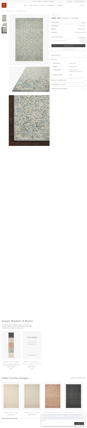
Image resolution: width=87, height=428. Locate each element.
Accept (79, 423)
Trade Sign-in (68, 45)
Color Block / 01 (32, 361)
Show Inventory (81, 37)
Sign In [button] (70, 1)
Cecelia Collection (55, 14)
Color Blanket (11, 361)
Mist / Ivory (32, 412)
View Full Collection (78, 377)
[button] (25, 5)
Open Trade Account (79, 1)
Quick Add (10, 357)
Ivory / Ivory (11, 412)
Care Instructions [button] (58, 84)
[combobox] (66, 41)
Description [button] (55, 55)
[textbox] (66, 41)
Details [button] (54, 59)
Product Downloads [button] (59, 80)
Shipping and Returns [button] (59, 88)
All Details (83, 22)
